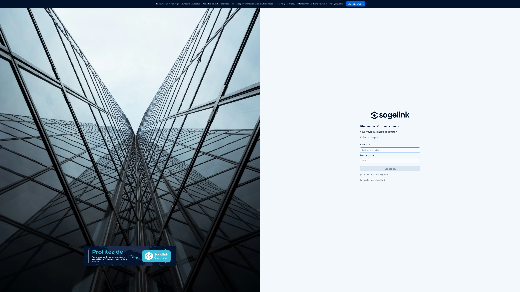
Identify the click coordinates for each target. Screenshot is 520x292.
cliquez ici (339, 4)
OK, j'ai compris (356, 3)
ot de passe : (367, 155)
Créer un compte (369, 137)
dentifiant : (366, 144)
